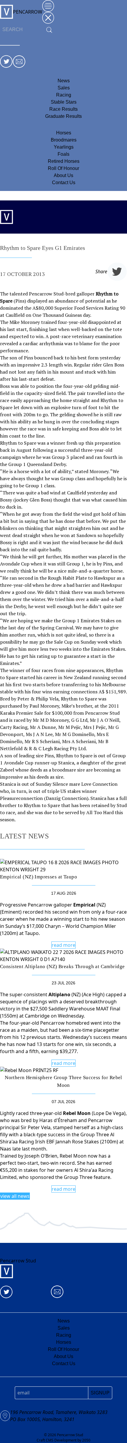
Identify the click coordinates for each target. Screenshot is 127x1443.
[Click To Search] (49, 30)
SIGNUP (100, 1392)
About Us (63, 175)
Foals (63, 154)
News (64, 80)
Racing (63, 94)
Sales (64, 87)
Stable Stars (63, 102)
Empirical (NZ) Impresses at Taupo (38, 877)
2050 (86, 1440)
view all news (15, 1196)
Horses (63, 132)
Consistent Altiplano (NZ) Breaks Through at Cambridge (62, 966)
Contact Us (63, 182)
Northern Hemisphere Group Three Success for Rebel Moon (63, 1081)
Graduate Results (63, 116)
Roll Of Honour (63, 168)
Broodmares (63, 139)
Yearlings (64, 147)
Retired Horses (63, 161)
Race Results (63, 109)
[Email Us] (19, 61)
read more (63, 945)
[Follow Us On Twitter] (6, 61)
